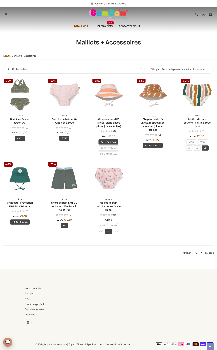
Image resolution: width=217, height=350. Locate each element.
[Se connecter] (203, 14)
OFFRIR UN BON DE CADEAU (110, 3)
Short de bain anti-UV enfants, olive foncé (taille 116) (64, 206)
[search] (196, 14)
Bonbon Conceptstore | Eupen (60, 344)
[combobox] (210, 346)
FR (210, 346)
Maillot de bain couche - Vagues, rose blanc (197, 123)
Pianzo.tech (98, 344)
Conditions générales (35, 304)
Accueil (6, 55)
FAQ (27, 298)
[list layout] (141, 69)
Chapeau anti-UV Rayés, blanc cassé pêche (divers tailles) (108, 123)
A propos (29, 293)
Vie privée (30, 314)
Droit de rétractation (35, 309)
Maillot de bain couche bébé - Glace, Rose (108, 206)
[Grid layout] (145, 69)
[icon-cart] (210, 14)
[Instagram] (6, 13)
